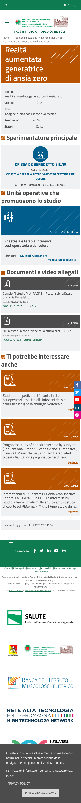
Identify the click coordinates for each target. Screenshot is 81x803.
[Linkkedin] (77, 407)
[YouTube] (77, 400)
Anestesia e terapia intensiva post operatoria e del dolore (40, 176)
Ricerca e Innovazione (25, 38)
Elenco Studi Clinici (51, 38)
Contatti (8, 568)
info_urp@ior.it (16, 590)
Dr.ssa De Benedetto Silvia (40, 164)
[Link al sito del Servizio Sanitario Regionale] (40, 618)
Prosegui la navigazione (40, 793)
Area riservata (41, 571)
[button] (8, 4)
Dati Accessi (59, 568)
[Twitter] (77, 392)
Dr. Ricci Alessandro (33, 255)
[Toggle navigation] (6, 21)
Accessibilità (47, 568)
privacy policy (18, 783)
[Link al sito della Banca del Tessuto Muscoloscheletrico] (40, 683)
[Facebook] (77, 385)
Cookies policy (33, 568)
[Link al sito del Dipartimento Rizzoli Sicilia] (40, 650)
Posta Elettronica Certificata (38, 590)
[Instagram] (77, 415)
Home (6, 38)
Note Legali (72, 568)
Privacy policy (19, 568)
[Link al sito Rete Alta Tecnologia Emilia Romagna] (40, 715)
